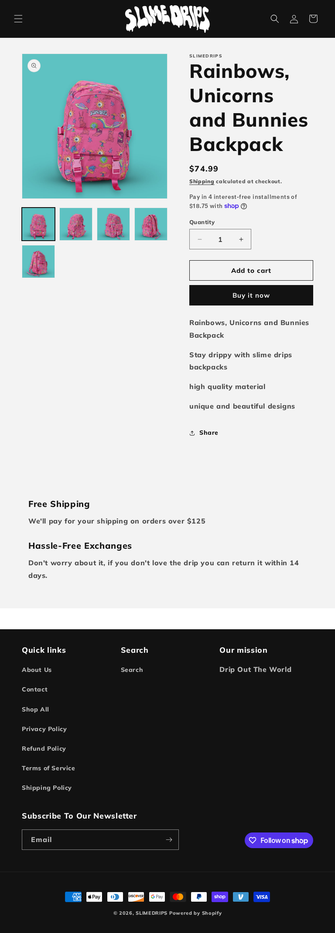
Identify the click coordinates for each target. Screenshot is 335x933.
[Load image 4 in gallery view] (151, 224)
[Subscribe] (168, 839)
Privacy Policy (44, 729)
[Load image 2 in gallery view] (75, 224)
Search (132, 670)
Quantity (202, 221)
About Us (37, 670)
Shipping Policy (47, 788)
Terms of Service (48, 768)
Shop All (35, 709)
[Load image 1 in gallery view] (38, 224)
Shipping (202, 181)
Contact (35, 689)
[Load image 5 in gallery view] (38, 261)
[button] (18, 18)
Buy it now (251, 295)
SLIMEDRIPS (152, 913)
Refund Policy (44, 748)
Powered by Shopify (195, 913)
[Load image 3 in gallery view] (113, 224)
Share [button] (209, 432)
